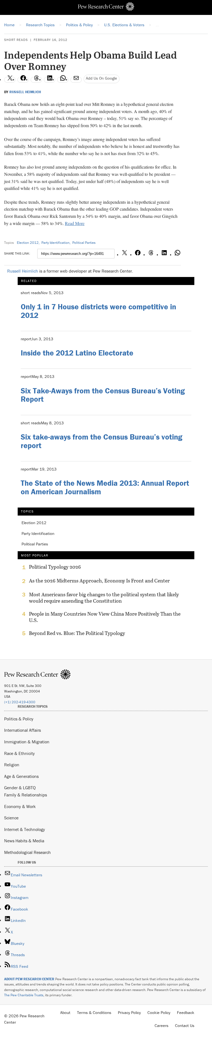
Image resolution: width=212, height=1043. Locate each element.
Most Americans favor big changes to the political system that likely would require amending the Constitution (104, 597)
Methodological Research (27, 852)
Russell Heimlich (25, 92)
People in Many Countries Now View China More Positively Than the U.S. (105, 617)
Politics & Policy (18, 719)
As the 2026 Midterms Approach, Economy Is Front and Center (99, 580)
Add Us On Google (101, 78)
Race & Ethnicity (19, 753)
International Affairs (22, 730)
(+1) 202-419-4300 (19, 702)
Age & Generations (21, 776)
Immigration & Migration (26, 741)
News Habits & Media (24, 840)
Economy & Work (20, 806)
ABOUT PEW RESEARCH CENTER (29, 979)
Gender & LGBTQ (20, 787)
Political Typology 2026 (55, 567)
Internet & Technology (24, 829)
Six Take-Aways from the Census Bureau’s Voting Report (103, 395)
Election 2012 (28, 242)
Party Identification (55, 242)
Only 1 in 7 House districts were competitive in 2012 (98, 311)
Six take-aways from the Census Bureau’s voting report (101, 441)
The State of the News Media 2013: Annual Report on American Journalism (105, 487)
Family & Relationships (25, 795)
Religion (11, 764)
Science (11, 817)
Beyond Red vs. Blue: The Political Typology (77, 633)
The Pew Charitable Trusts (23, 995)
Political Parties (84, 242)
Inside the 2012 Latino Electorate (77, 352)
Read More (74, 223)
